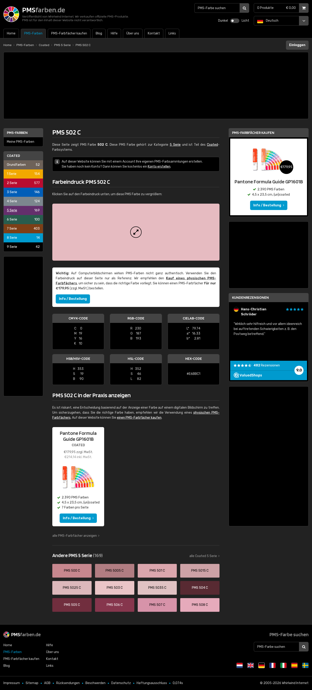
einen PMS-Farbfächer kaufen (139, 418)
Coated (13, 155)
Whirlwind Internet (295, 683)
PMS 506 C (115, 605)
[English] (250, 665)
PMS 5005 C (115, 571)
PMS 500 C (72, 571)
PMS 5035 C (157, 588)
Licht (245, 21)
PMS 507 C (157, 605)
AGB (47, 683)
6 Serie (23, 219)
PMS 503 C (115, 588)
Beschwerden (95, 683)
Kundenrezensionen (250, 297)
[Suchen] (244, 8)
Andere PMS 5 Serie (77, 555)
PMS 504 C (200, 588)
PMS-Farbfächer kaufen (253, 132)
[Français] (272, 665)
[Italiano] (283, 665)
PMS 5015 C (200, 571)
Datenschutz (121, 683)
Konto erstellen (159, 167)
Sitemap (32, 683)
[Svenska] (305, 665)
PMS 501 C (157, 571)
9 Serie (23, 247)
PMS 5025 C (72, 588)
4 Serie (23, 201)
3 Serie (23, 192)
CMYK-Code (78, 318)
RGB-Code (135, 318)
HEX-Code (193, 358)
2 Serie (23, 183)
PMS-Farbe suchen (289, 634)
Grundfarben (23, 165)
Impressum (11, 683)
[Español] (294, 665)
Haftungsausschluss (152, 683)
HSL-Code (136, 358)
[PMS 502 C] (135, 232)
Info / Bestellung (73, 299)
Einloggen (297, 45)
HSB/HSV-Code (78, 358)
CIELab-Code (193, 318)
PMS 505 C (72, 605)
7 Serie (23, 229)
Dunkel (223, 21)
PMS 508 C (200, 605)
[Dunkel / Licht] (234, 20)
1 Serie (23, 174)
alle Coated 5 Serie (203, 556)
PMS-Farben (17, 132)
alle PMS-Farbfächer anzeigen (74, 536)
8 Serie (23, 238)
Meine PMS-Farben (20, 142)
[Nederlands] (239, 665)
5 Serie (23, 210)
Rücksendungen (68, 683)
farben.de (26, 634)
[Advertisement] (156, 85)
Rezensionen (267, 365)
